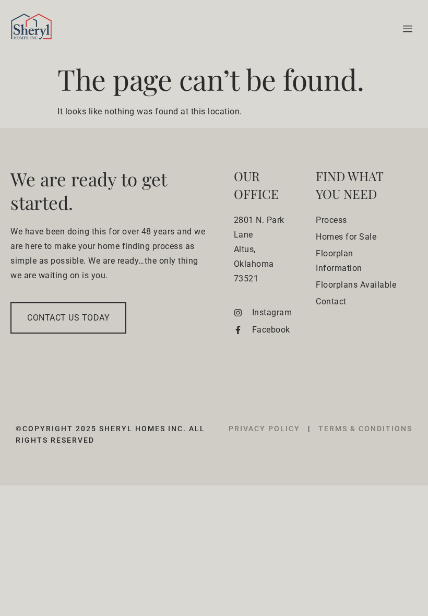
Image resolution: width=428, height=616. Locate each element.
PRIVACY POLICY (266, 428)
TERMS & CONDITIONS (365, 428)
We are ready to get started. (88, 191)
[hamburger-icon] (406, 29)
